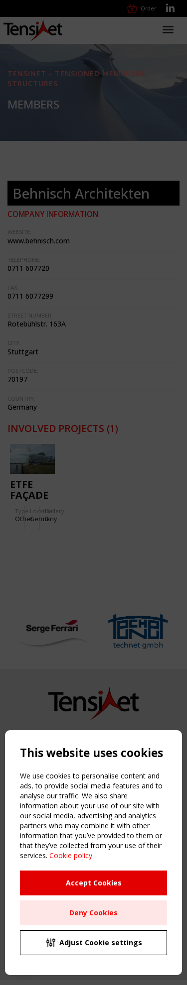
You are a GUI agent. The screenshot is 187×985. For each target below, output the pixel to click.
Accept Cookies (94, 882)
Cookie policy (70, 855)
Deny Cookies (93, 912)
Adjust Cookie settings (100, 942)
